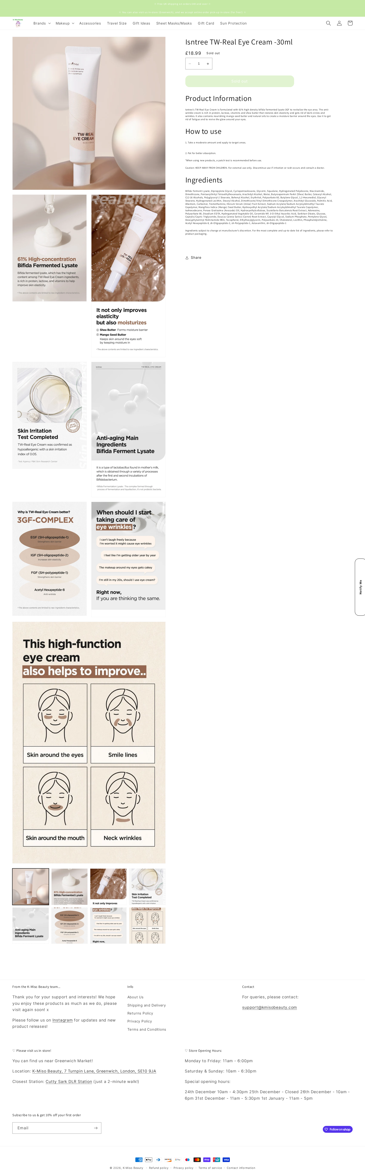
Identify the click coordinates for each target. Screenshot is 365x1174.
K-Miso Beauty (133, 1167)
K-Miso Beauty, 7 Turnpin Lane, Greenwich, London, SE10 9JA (94, 1071)
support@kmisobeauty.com (269, 1007)
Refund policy (159, 1167)
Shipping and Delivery (146, 1005)
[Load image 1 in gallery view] (30, 886)
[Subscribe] (95, 1128)
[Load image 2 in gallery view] (69, 886)
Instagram (62, 1020)
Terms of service (210, 1167)
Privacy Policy (139, 1021)
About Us (135, 997)
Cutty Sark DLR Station (69, 1081)
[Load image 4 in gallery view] (147, 886)
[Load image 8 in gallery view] (147, 925)
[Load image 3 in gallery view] (108, 886)
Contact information (241, 1167)
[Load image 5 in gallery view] (30, 925)
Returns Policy (140, 1013)
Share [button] (196, 258)
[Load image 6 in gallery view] (69, 925)
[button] (42, 23)
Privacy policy (184, 1167)
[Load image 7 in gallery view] (108, 925)
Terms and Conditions (147, 1029)
